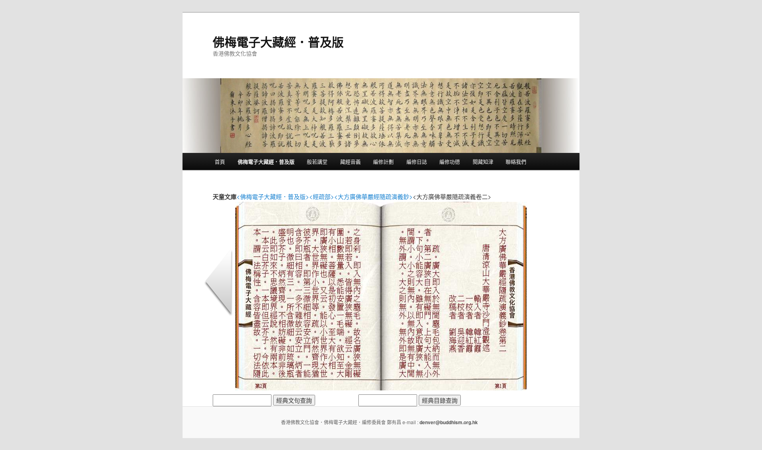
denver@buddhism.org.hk (448, 422)
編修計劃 (383, 161)
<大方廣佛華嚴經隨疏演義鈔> (373, 196)
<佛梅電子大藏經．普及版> (273, 196)
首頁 (220, 161)
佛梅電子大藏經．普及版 (278, 41)
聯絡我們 (516, 161)
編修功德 (449, 161)
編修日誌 (416, 161)
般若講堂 (317, 161)
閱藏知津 (483, 161)
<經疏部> (321, 196)
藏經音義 (350, 161)
